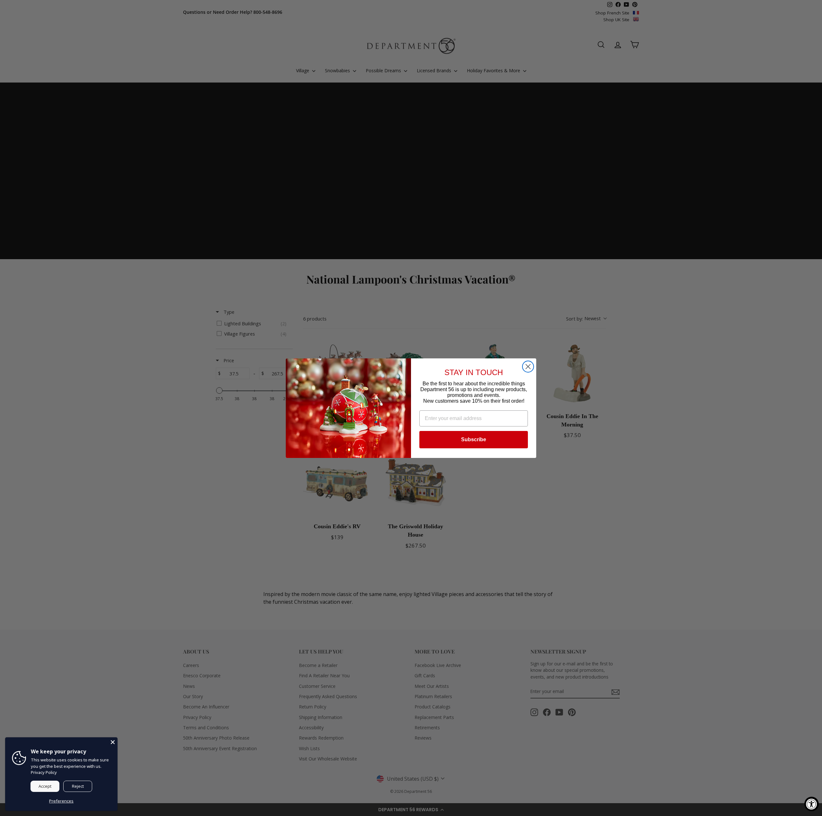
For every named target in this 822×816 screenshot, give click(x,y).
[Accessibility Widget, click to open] (811, 804)
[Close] (112, 742)
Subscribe (473, 439)
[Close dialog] (528, 366)
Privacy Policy (44, 772)
